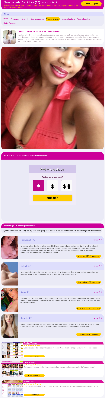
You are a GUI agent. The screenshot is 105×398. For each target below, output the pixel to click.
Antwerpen (15, 19)
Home (5, 19)
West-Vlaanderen (84, 19)
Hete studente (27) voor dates (89, 282)
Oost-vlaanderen (37, 19)
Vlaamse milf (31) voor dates (88, 256)
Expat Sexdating (34, 375)
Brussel (25, 19)
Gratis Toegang (91, 4)
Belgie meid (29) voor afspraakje (89, 308)
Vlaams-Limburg (68, 19)
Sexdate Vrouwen (34, 356)
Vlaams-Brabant (52, 19)
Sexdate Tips (34, 395)
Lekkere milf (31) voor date (89, 334)
